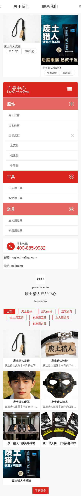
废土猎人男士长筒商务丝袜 (59, 443)
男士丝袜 (14, 115)
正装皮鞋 (14, 135)
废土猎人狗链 (59, 360)
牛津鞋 (14, 165)
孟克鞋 (14, 145)
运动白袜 (14, 125)
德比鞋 (14, 155)
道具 (11, 209)
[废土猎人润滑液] (59, 40)
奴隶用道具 (15, 230)
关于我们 (21, 6)
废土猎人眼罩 (21, 401)
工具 (11, 176)
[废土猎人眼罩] (21, 385)
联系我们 (50, 6)
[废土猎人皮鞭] (21, 29)
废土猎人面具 (59, 401)
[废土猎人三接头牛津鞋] (21, 426)
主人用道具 (15, 220)
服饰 (11, 104)
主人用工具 (15, 187)
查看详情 (13, 51)
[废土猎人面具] (59, 385)
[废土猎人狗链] (59, 344)
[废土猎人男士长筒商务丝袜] (59, 426)
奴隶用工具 (15, 198)
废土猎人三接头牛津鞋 (21, 443)
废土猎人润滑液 (52, 68)
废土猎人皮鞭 (12, 46)
